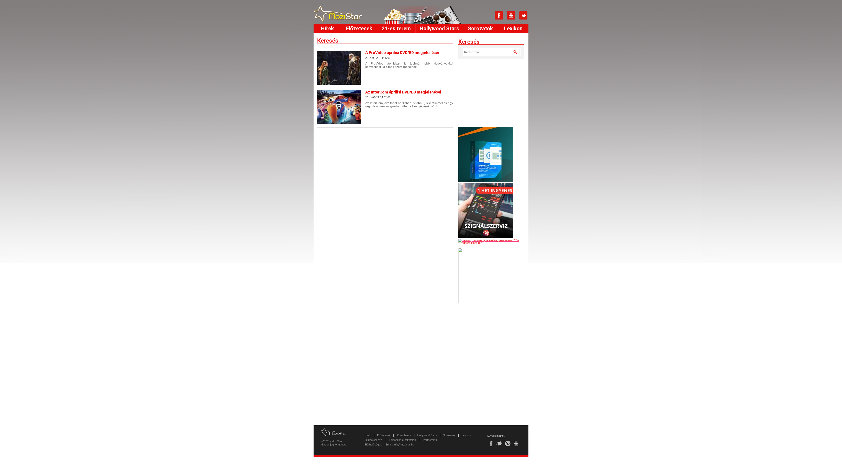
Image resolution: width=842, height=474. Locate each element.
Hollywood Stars (439, 28)
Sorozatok (480, 28)
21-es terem (396, 28)
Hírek (327, 28)
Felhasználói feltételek (402, 440)
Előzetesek (359, 28)
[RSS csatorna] (486, 15)
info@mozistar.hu (404, 444)
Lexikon (513, 28)
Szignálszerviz (373, 440)
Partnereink (430, 440)
